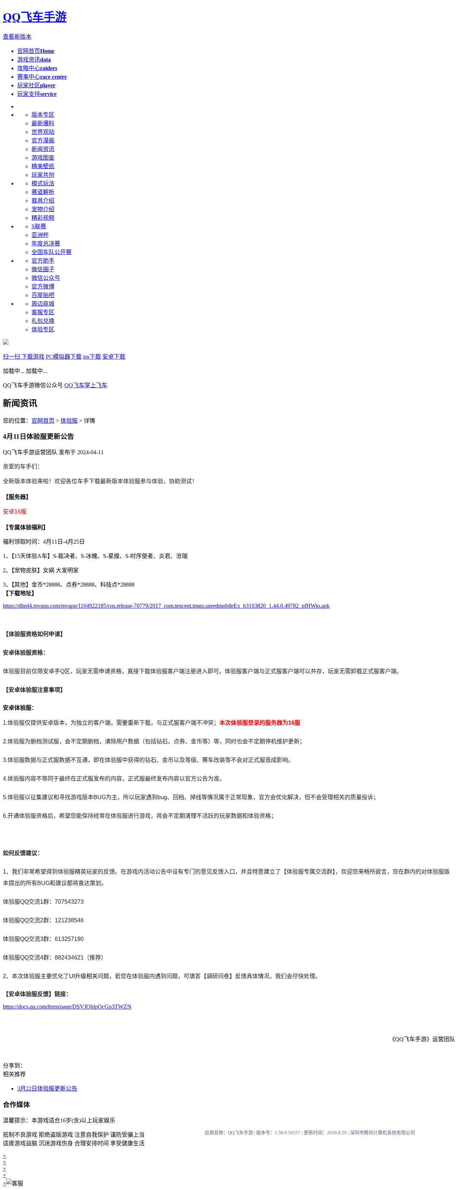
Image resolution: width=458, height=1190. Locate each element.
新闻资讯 (42, 149)
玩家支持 (37, 94)
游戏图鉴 (42, 158)
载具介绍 (42, 201)
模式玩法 (42, 183)
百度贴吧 (42, 295)
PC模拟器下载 (64, 357)
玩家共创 (42, 175)
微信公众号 (45, 278)
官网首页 (35, 51)
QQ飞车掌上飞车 (85, 385)
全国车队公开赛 (51, 252)
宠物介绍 (42, 209)
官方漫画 (42, 140)
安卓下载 (113, 357)
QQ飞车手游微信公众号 (33, 385)
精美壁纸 (42, 166)
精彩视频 (42, 218)
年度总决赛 (45, 244)
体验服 (69, 421)
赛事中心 (42, 77)
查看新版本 (17, 37)
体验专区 (42, 329)
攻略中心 (37, 68)
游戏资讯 (34, 60)
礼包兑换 (42, 321)
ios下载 (92, 357)
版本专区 (42, 115)
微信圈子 (42, 269)
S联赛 (38, 226)
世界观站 (42, 132)
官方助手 (42, 261)
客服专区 (42, 312)
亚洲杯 (40, 235)
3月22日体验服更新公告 (47, 1088)
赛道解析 (42, 192)
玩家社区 (36, 85)
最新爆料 (42, 123)
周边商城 (42, 304)
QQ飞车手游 (35, 16)
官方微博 (42, 286)
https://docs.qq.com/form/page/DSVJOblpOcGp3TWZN (67, 1007)
